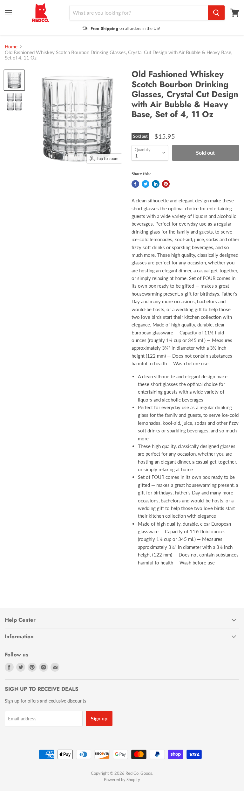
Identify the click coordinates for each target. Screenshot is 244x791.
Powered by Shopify (122, 779)
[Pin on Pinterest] (166, 184)
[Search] (216, 12)
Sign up (99, 718)
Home (11, 46)
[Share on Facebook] (135, 184)
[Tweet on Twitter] (145, 184)
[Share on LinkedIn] (155, 184)
